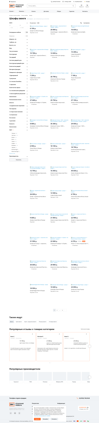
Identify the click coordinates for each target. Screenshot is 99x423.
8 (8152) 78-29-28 (84, 398)
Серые (14, 141)
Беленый (15, 149)
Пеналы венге (42, 321)
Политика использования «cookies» (42, 415)
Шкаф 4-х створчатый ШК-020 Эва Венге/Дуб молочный (54, 343)
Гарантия (71, 11)
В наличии (33, 23)
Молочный (16, 151)
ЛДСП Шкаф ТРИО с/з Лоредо (27, 343)
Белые (14, 137)
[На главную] (16, 6)
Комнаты (21, 11)
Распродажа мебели (15, 32)
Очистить (18, 160)
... (59, 310)
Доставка (46, 11)
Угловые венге (53, 321)
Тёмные (14, 133)
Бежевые (15, 145)
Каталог (11, 11)
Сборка (59, 11)
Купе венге (19, 321)
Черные (14, 147)
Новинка (11, 36)
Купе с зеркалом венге (30, 321)
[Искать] (73, 6)
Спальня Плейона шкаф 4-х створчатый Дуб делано (80, 343)
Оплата (33, 11)
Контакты (85, 11)
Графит (14, 143)
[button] (89, 346)
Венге (14, 139)
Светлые (15, 135)
